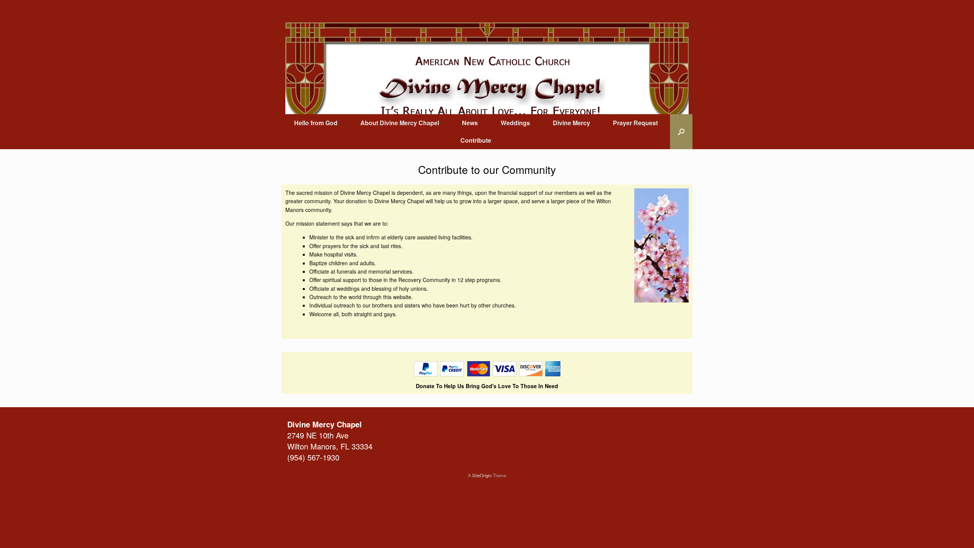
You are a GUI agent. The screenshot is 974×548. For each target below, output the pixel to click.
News (470, 122)
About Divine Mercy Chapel (399, 122)
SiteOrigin (482, 475)
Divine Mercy (571, 122)
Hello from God (315, 122)
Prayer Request (635, 122)
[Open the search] (681, 131)
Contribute (475, 140)
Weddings (515, 122)
